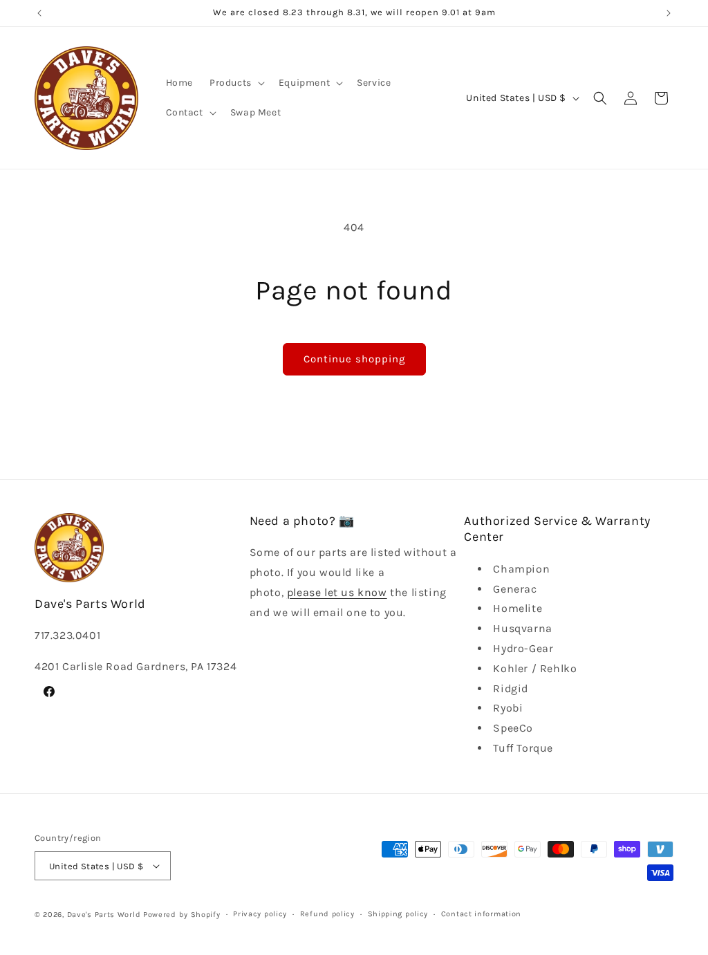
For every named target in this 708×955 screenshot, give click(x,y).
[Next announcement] (668, 13)
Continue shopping (354, 359)
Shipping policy (398, 913)
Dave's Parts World (104, 914)
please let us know (337, 592)
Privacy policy (260, 913)
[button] (235, 83)
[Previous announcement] (39, 13)
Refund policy (327, 913)
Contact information (481, 913)
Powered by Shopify (182, 914)
